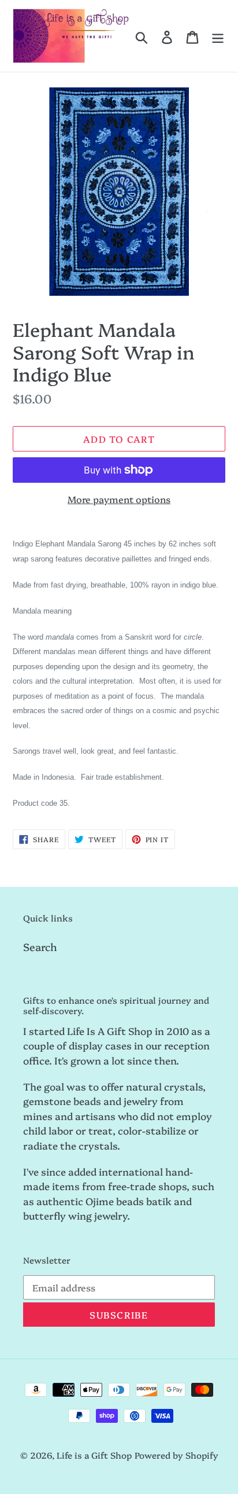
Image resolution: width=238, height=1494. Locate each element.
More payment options (119, 499)
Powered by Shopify (176, 1455)
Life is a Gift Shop (94, 1455)
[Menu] (217, 36)
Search (40, 946)
